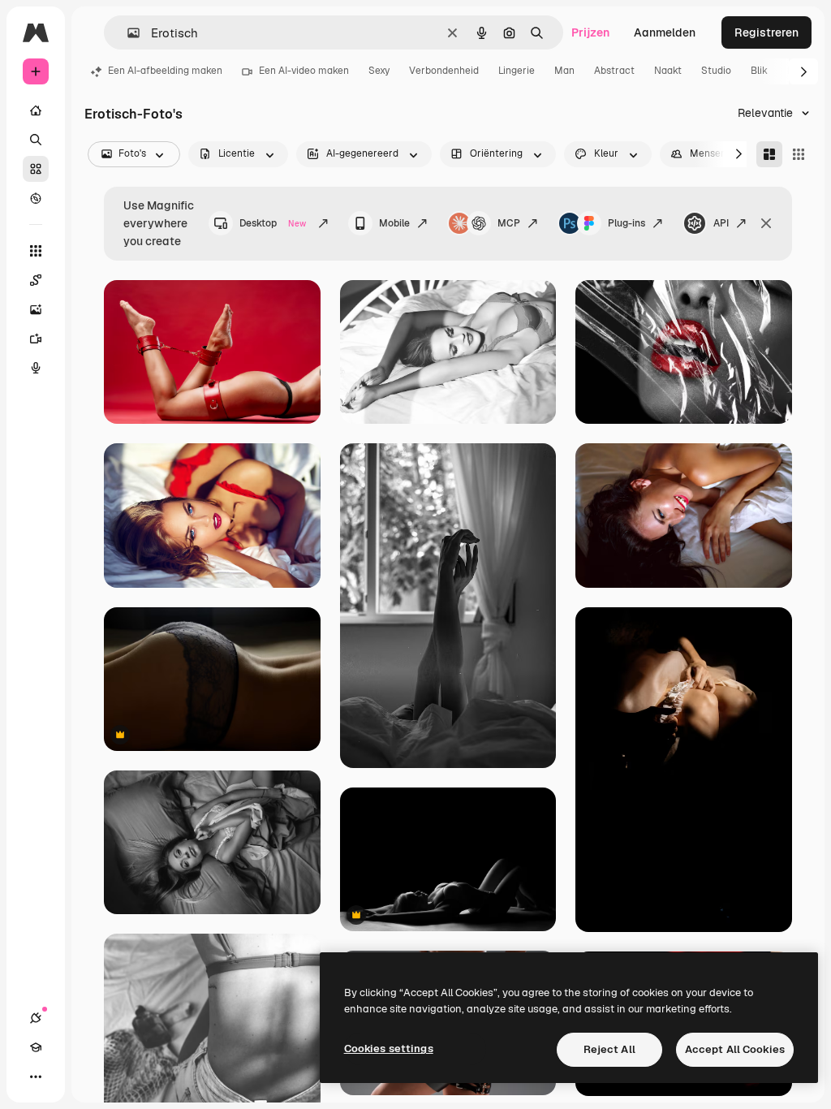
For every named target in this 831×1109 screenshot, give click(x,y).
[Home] (36, 110)
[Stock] (36, 169)
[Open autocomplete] (127, 33)
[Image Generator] (36, 309)
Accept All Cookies (735, 1049)
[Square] (799, 154)
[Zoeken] (36, 140)
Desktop (272, 223)
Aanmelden (664, 32)
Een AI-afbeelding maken (165, 70)
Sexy (379, 70)
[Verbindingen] (36, 1018)
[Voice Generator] (36, 368)
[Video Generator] (36, 339)
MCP (508, 223)
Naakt (668, 70)
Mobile (394, 223)
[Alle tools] (36, 251)
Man (564, 70)
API (721, 223)
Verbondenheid (444, 70)
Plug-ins (626, 223)
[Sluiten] (766, 223)
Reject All (609, 1049)
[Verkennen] (36, 198)
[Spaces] (36, 280)
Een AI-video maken (304, 70)
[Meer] (36, 1077)
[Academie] (36, 1047)
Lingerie (516, 70)
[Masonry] (769, 154)
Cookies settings (388, 1048)
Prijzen (590, 32)
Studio (716, 70)
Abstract (614, 70)
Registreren (766, 32)
